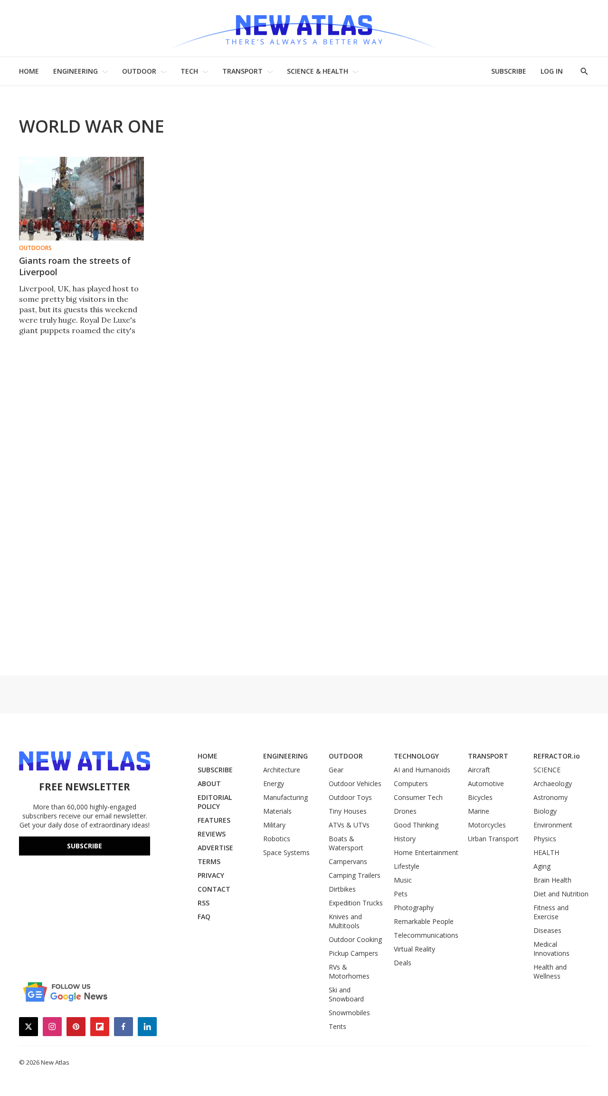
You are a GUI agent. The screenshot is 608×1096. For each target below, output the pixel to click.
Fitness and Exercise (551, 912)
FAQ (204, 916)
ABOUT (209, 783)
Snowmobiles (349, 1012)
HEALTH (546, 852)
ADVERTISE (215, 847)
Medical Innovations (551, 949)
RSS (203, 902)
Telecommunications (426, 935)
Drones (405, 811)
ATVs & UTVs (349, 824)
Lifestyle (406, 866)
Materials (277, 811)
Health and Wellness (550, 971)
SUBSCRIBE (508, 71)
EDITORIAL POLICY (215, 802)
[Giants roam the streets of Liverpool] (81, 198)
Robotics (276, 838)
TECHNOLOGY (416, 755)
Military (274, 824)
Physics (544, 838)
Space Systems (286, 852)
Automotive (486, 783)
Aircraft (479, 769)
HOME (29, 71)
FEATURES (214, 820)
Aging (542, 866)
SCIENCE (546, 769)
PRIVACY (211, 875)
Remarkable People (424, 921)
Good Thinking (416, 824)
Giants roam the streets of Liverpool (75, 266)
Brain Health (552, 879)
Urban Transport (493, 838)
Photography (414, 907)
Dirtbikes (342, 889)
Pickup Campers (353, 953)
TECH (189, 71)
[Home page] (304, 28)
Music (403, 879)
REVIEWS (212, 833)
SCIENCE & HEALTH (317, 71)
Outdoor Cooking (355, 939)
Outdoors (35, 248)
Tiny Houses (348, 811)
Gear (336, 769)
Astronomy (550, 797)
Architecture (281, 769)
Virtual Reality (414, 948)
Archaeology (552, 783)
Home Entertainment (426, 852)
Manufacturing (285, 797)
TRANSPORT (242, 71)
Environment (552, 824)
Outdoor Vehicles (355, 783)
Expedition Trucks (356, 902)
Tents (337, 1026)
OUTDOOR (139, 71)
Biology (545, 811)
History (405, 838)
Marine (478, 811)
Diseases (547, 930)
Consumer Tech (418, 797)
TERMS (209, 861)
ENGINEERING (75, 71)
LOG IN (552, 71)
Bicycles (480, 797)
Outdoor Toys (350, 797)
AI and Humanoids (422, 769)
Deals (402, 962)
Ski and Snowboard (346, 994)
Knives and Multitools (345, 921)
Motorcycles (487, 824)
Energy (273, 783)
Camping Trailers (354, 875)
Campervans (348, 861)
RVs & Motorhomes (349, 971)
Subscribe (84, 845)
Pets (401, 893)
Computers (411, 783)
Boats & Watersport (346, 843)
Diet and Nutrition (561, 893)
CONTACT (214, 889)
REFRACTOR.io (556, 755)
